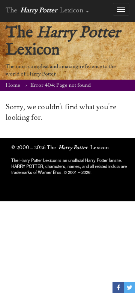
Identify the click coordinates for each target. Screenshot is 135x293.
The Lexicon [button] (45, 10)
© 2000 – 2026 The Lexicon (60, 147)
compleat (38, 66)
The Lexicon (63, 41)
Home (13, 85)
